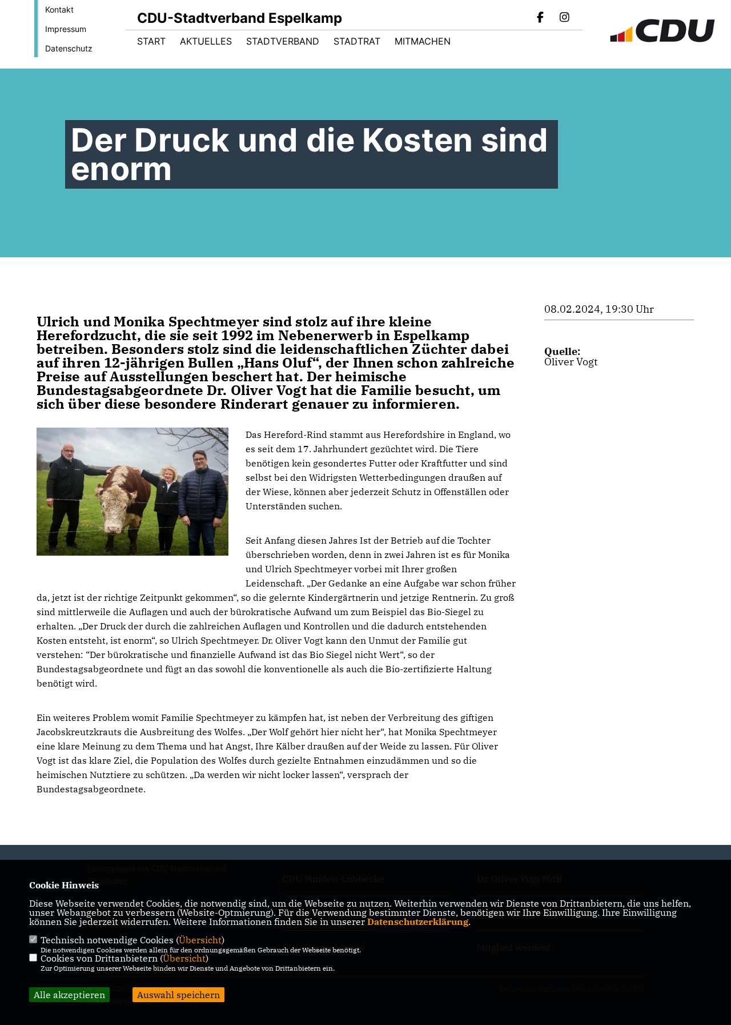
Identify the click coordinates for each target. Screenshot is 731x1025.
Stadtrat (357, 41)
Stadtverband (282, 41)
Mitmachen (423, 41)
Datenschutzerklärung (417, 921)
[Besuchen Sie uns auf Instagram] (564, 18)
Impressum (65, 29)
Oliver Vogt (570, 361)
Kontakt (59, 9)
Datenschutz (69, 48)
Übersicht (200, 940)
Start (151, 41)
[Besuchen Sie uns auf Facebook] (541, 18)
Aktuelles (206, 41)
